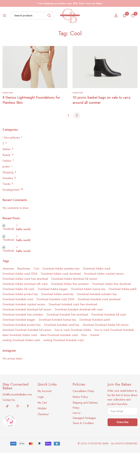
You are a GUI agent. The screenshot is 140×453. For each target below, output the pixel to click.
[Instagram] (17, 406)
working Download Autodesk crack (63, 340)
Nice (84, 335)
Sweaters (8, 178)
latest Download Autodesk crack (59, 335)
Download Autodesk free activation (23, 315)
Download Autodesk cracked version (24, 304)
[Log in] (116, 15)
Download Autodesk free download (67, 315)
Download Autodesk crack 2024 (55, 299)
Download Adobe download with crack (25, 284)
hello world (23, 229)
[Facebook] (27, 406)
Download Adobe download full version (74, 279)
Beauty (6, 155)
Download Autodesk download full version (27, 309)
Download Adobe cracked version (104, 274)
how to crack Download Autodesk (114, 330)
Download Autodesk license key (57, 320)
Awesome (8, 269)
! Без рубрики (11, 138)
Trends (6, 184)
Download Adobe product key (20, 294)
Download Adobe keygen (53, 289)
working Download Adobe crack (21, 340)
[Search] (49, 15)
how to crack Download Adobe (73, 330)
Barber (6, 149)
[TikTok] (7, 406)
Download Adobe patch (123, 289)
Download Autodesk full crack (108, 315)
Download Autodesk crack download (99, 299)
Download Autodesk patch (94, 320)
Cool (36, 269)
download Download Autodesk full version (27, 330)
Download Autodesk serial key (61, 325)
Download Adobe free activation (70, 284)
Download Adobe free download (111, 284)
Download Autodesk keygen (19, 320)
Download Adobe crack (96, 269)
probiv (6, 166)
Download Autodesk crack (18, 299)
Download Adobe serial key (57, 294)
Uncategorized (11, 190)
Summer (94, 335)
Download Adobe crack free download (25, 279)
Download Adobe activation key (61, 269)
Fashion (7, 161)
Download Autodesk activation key (97, 294)
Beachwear (23, 269)
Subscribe (122, 422)
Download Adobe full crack (18, 289)
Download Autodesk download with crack (79, 309)
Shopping (8, 172)
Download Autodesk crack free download (73, 304)
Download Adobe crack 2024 (20, 274)
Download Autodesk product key (22, 325)
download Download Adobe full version (106, 325)
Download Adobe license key (88, 289)
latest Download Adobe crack (20, 335)
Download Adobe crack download (61, 274)
